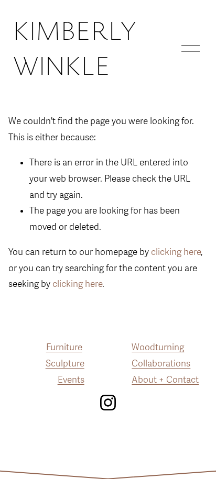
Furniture (64, 347)
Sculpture (65, 363)
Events (71, 379)
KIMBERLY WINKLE (74, 48)
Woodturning (158, 347)
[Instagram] (108, 402)
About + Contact (165, 379)
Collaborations (161, 363)
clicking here (176, 252)
